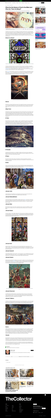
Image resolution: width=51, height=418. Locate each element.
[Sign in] (45, 2)
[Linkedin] (21, 356)
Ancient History (39, 49)
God (10, 72)
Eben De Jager (9, 29)
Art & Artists (6, 407)
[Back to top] (45, 394)
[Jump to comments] (26, 29)
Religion (13, 405)
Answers (13, 406)
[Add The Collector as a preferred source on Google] (35, 404)
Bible (25, 199)
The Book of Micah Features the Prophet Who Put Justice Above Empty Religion (12, 378)
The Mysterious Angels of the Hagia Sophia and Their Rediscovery (23, 386)
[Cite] (32, 29)
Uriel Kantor (37, 49)
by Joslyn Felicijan (21, 387)
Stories (12, 407)
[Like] (7, 356)
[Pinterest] (42, 412)
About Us (20, 405)
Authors (20, 407)
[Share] (30, 29)
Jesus (19, 214)
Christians (8, 71)
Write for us (20, 406)
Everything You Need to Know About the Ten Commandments (12, 347)
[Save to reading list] (28, 29)
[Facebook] (37, 412)
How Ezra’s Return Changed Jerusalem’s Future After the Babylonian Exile (26, 378)
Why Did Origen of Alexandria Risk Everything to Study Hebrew (11, 391)
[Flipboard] (27, 356)
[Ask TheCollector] (23, 29)
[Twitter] (39, 412)
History (6, 406)
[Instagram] (40, 412)
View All (32, 380)
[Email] (28, 356)
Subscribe (44, 408)
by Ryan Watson (6, 392)
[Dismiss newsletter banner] (45, 0)
